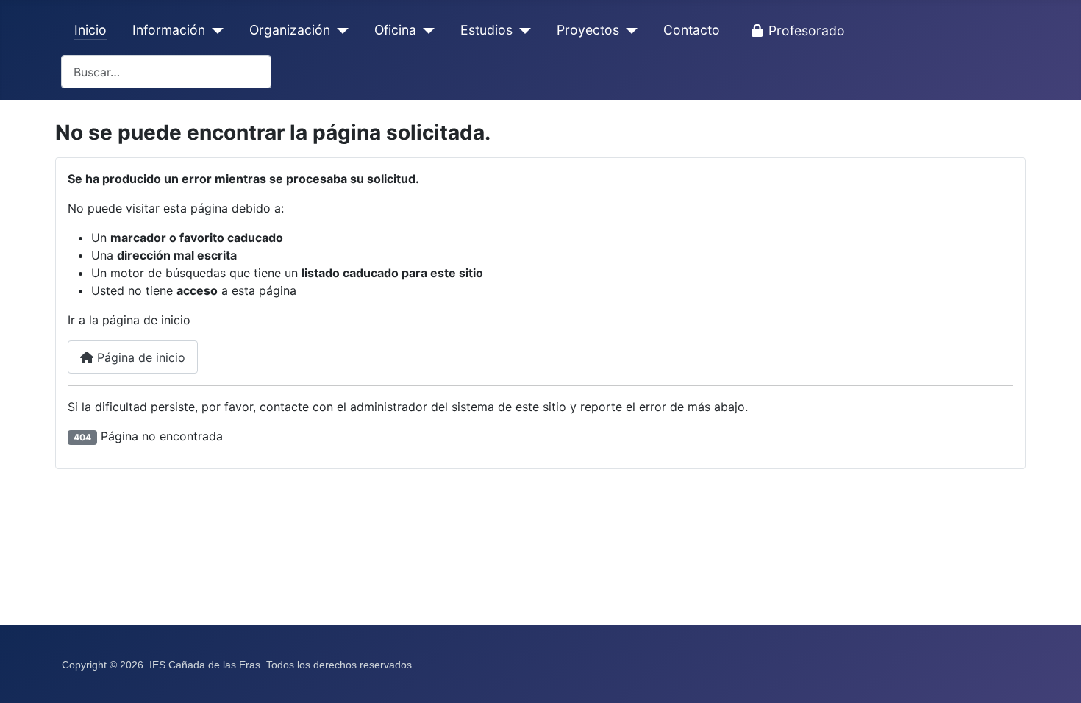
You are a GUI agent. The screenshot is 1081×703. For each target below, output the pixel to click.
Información (168, 30)
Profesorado (806, 30)
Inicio (90, 30)
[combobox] (166, 71)
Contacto (691, 30)
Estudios (486, 30)
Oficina (395, 30)
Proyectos (588, 30)
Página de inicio (139, 357)
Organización (289, 30)
